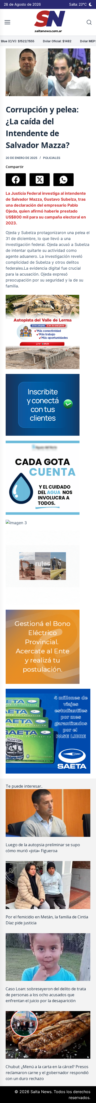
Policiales (51, 158)
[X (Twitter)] (40, 179)
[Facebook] (16, 179)
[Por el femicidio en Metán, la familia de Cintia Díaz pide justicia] (48, 885)
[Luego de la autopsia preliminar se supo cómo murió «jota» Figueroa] (48, 813)
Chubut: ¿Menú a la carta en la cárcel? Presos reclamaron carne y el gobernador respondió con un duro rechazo (47, 1072)
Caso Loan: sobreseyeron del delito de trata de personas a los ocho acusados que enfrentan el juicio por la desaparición (46, 994)
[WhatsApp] (63, 179)
